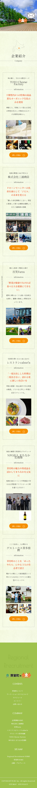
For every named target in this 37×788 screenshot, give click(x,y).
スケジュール (17, 697)
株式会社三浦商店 (17, 724)
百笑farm (17, 727)
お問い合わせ (17, 704)
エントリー (17, 701)
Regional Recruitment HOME (18, 756)
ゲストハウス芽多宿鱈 (17, 733)
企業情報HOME (17, 720)
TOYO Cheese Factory (17, 737)
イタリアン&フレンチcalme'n (17, 730)
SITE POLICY (23, 784)
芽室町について (17, 691)
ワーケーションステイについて (17, 694)
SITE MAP (13, 784)
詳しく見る (16, 155)
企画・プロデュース (18, 763)
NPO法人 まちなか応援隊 (17, 740)
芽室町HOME (18, 760)
